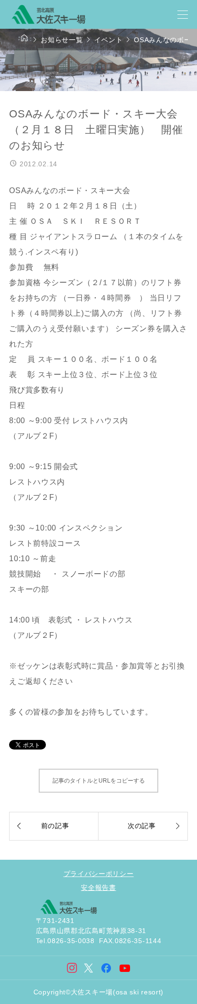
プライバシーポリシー (99, 873)
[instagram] (72, 968)
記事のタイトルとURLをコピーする (99, 780)
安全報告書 (98, 887)
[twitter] (88, 968)
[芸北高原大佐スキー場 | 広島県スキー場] (49, 14)
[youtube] (125, 968)
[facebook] (106, 968)
